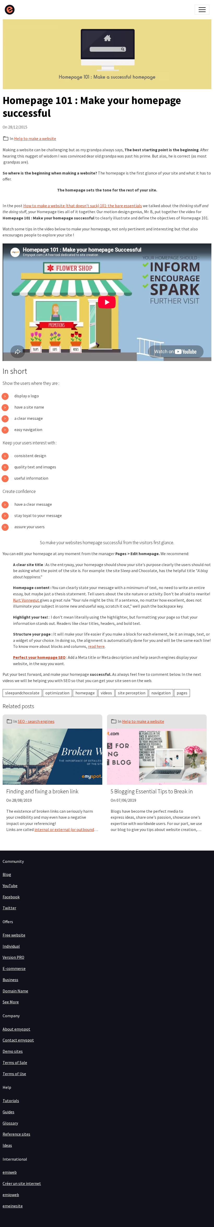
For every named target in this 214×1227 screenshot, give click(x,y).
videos (106, 692)
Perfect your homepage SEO (39, 657)
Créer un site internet (22, 1183)
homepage (85, 692)
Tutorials (11, 1100)
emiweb (10, 1172)
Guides (8, 1111)
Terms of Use (14, 1073)
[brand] (11, 10)
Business (10, 979)
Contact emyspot (18, 1040)
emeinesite (13, 1205)
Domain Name (15, 990)
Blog (7, 874)
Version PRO (13, 957)
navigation (161, 692)
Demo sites (13, 1051)
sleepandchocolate (22, 692)
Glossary (10, 1123)
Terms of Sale (15, 1062)
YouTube (10, 885)
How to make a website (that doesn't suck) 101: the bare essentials (82, 205)
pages (182, 692)
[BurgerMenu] (202, 10)
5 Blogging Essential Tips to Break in (152, 791)
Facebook (11, 896)
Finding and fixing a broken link (42, 791)
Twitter (9, 907)
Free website (14, 935)
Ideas (7, 1145)
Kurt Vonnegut (26, 600)
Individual (11, 946)
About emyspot (16, 1029)
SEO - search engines (36, 721)
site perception (131, 692)
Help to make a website (35, 138)
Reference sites (16, 1134)
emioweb (11, 1194)
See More (11, 1001)
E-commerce (14, 968)
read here (96, 646)
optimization (57, 692)
